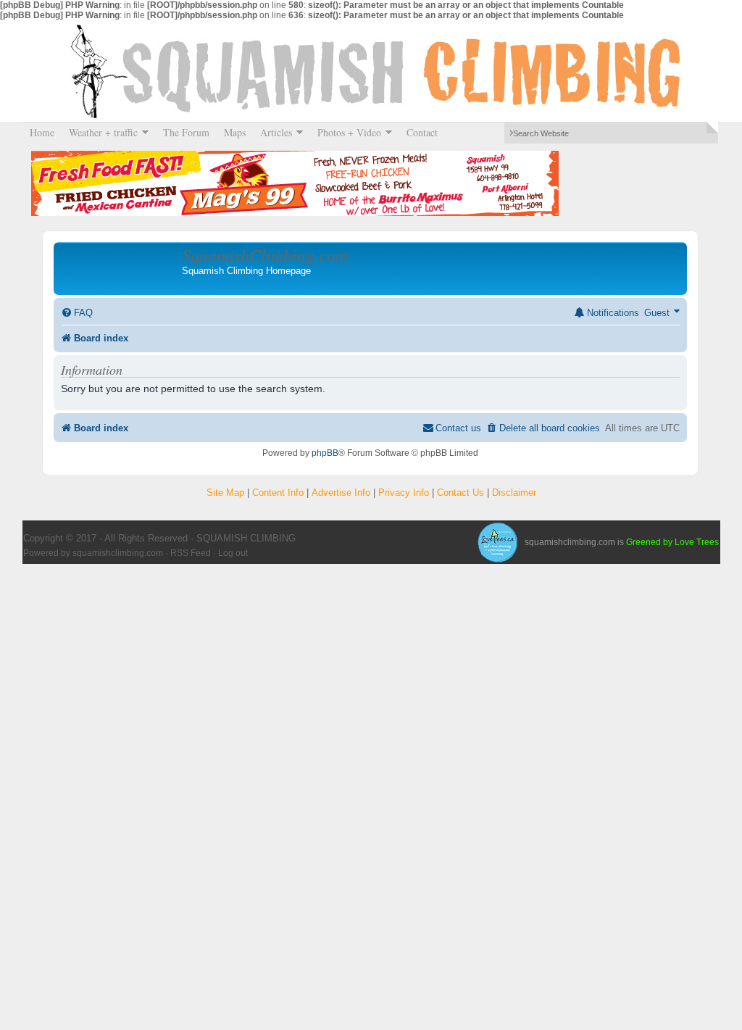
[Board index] (119, 268)
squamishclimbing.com (117, 553)
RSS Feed (190, 553)
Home (42, 132)
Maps (235, 132)
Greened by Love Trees (672, 542)
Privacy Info (403, 492)
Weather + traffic (100, 132)
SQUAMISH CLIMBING (371, 71)
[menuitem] (77, 312)
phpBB (325, 453)
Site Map (225, 492)
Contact (422, 132)
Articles (272, 132)
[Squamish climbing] (497, 542)
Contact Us (460, 492)
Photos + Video (345, 132)
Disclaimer (514, 492)
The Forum (186, 132)
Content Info (278, 492)
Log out (233, 553)
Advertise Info (341, 492)
